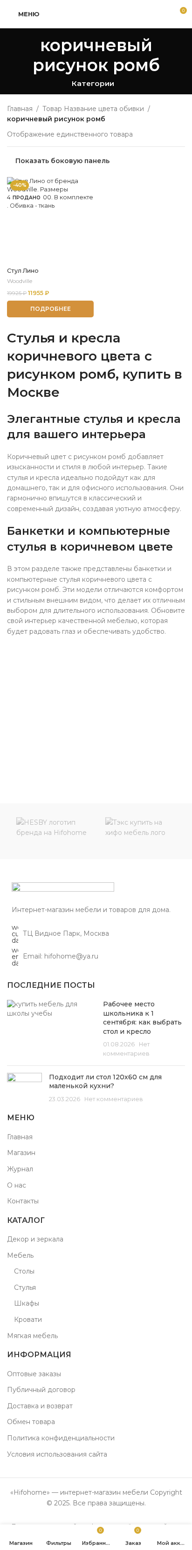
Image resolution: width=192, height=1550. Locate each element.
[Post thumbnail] (51, 1029)
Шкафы (26, 1303)
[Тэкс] (140, 831)
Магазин (21, 1153)
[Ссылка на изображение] (63, 889)
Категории (92, 83)
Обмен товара (31, 1422)
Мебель (20, 1255)
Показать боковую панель (62, 161)
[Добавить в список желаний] (85, 185)
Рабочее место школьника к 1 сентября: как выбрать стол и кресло (142, 1018)
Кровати (28, 1319)
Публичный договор (41, 1390)
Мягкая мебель (32, 1336)
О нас (16, 1185)
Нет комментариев (113, 1099)
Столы (24, 1271)
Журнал (20, 1169)
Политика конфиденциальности (61, 1438)
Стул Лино (23, 270)
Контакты (23, 1201)
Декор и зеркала (35, 1239)
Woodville (19, 280)
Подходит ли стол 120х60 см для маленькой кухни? (105, 1081)
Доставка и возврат (40, 1406)
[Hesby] (51, 831)
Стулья (25, 1287)
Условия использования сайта (57, 1454)
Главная (20, 109)
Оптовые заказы (34, 1374)
